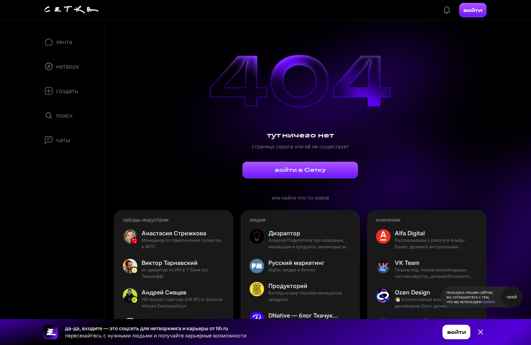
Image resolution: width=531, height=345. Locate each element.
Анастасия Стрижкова (174, 233)
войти (472, 10)
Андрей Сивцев (164, 292)
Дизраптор (284, 233)
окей (512, 297)
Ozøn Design (412, 292)
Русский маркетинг (296, 262)
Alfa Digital (410, 233)
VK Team (407, 262)
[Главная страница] (71, 10)
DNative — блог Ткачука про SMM (304, 315)
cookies (488, 301)
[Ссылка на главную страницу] (50, 332)
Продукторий (287, 285)
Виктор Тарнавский (170, 262)
